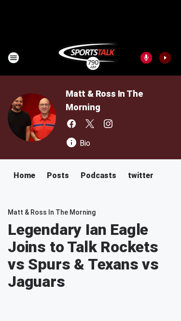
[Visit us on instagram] (108, 123)
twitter (140, 175)
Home (24, 175)
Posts (58, 175)
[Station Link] (87, 57)
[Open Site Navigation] (13, 58)
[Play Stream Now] (165, 58)
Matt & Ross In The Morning (52, 212)
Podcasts (98, 175)
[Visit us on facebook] (71, 123)
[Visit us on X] (90, 123)
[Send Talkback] (146, 58)
